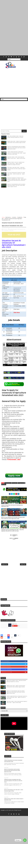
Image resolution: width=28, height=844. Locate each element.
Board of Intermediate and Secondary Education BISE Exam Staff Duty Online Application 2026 (16, 147)
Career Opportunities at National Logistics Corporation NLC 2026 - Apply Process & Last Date (16, 153)
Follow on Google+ (6, 666)
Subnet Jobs (11, 810)
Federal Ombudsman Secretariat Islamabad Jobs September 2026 (12, 506)
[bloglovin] (11, 57)
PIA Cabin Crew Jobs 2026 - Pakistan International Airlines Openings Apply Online (16, 168)
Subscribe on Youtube (6, 672)
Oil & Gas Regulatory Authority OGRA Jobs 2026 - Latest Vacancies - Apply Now (16, 174)
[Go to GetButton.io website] (25, 842)
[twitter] (6, 57)
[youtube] (16, 57)
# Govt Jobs (14, 483)
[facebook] (4, 57)
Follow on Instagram (6, 669)
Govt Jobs (14, 217)
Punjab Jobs (19, 217)
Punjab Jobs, (6, 230)
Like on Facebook (5, 661)
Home (3, 217)
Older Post (23, 564)
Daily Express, (20, 229)
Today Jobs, (11, 230)
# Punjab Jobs (21, 483)
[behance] (19, 57)
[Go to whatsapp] (25, 840)
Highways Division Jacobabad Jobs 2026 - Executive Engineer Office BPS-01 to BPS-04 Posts (12, 530)
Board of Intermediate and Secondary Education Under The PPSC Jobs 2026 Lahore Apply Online (16, 185)
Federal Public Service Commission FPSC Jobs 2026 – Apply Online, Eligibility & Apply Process (15, 163)
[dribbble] (14, 57)
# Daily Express (8, 483)
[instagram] (21, 57)
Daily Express (8, 217)
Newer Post (4, 564)
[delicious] (24, 57)
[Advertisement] (14, 14)
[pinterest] (9, 57)
